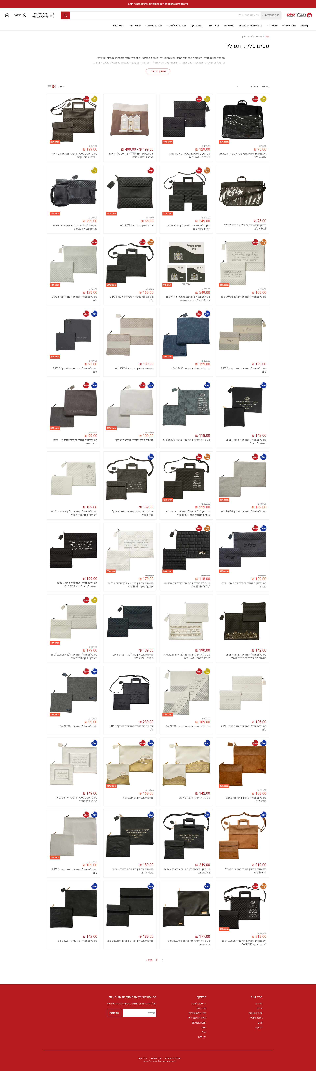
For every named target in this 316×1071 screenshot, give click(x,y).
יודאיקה (272, 26)
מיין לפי (265, 86)
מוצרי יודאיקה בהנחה (250, 26)
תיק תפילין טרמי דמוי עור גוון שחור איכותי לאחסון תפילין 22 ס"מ (75, 227)
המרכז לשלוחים (177, 26)
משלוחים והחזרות (173, 1058)
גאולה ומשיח (256, 1018)
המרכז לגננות (154, 26)
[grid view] (54, 86)
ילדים (260, 1008)
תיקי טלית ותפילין (197, 1013)
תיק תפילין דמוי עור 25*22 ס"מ (137, 225)
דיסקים (259, 1027)
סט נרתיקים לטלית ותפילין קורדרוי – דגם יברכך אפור (75, 441)
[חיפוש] (65, 15)
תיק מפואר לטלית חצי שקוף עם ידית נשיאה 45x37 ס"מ (242, 155)
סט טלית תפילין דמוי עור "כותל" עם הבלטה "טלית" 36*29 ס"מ (187, 585)
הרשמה (114, 1013)
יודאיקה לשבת (199, 1003)
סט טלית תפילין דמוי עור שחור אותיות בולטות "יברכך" (246, 441)
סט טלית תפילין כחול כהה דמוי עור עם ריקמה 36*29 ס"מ (133, 656)
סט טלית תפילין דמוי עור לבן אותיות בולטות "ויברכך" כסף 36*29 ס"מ (74, 513)
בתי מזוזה (201, 1008)
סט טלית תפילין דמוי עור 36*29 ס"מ (190, 369)
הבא (150, 960)
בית (267, 36)
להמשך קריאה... (158, 71)
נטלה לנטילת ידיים (196, 1018)
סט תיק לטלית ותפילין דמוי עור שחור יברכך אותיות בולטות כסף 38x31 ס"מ (187, 513)
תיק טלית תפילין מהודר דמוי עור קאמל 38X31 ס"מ (245, 871)
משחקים (214, 26)
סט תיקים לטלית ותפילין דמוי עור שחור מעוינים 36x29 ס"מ (189, 155)
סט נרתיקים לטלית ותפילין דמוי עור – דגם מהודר (243, 585)
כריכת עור (229, 26)
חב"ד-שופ (290, 26)
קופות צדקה (197, 26)
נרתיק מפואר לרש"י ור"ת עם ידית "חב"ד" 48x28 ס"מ (245, 227)
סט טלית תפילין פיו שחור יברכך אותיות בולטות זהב (133, 871)
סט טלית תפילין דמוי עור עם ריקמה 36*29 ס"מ (74, 298)
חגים (260, 1023)
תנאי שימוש (156, 1058)
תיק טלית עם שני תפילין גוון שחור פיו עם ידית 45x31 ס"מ (188, 227)
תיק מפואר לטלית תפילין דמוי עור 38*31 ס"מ (132, 298)
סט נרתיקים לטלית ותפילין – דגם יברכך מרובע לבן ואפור (76, 799)
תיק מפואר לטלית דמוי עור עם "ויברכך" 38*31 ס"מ (133, 513)
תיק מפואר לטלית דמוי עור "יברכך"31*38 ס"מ (132, 728)
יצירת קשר (135, 26)
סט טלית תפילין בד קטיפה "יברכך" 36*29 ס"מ (75, 370)
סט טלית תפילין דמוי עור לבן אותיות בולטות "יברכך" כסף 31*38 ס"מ (130, 585)
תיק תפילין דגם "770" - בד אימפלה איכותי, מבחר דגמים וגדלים (131, 155)
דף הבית (305, 26)
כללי (204, 1032)
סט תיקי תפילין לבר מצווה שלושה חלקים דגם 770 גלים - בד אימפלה (188, 298)
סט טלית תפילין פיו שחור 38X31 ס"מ (77, 941)
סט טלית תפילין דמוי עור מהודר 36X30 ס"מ (130, 941)
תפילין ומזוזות (256, 1013)
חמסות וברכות (199, 1023)
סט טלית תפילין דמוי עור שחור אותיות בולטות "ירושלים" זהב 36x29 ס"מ (246, 656)
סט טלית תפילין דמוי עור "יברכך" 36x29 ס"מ (186, 440)
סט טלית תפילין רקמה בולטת (194, 798)
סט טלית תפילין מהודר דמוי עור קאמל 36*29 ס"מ (246, 799)
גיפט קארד (118, 26)
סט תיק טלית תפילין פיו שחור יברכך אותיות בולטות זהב (187, 871)
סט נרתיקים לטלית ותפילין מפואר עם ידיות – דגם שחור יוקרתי (74, 155)
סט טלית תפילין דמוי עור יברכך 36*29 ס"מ (243, 297)
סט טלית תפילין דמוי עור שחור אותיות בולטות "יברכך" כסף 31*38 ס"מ (77, 584)
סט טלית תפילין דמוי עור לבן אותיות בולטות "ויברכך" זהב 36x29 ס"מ (187, 656)
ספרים (259, 1003)
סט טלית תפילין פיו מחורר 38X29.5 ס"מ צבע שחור (189, 942)
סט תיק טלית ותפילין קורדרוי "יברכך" (134, 440)
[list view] (49, 86)
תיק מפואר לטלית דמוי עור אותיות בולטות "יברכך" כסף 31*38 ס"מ (244, 942)
